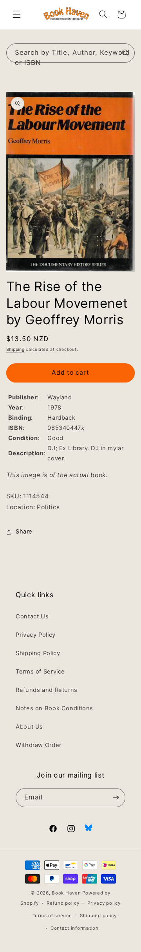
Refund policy (63, 903)
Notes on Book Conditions (54, 708)
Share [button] (24, 531)
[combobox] (71, 53)
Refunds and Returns (47, 689)
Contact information (75, 928)
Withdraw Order (38, 745)
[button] (16, 14)
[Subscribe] (116, 797)
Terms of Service (40, 671)
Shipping (15, 349)
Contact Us (32, 616)
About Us (29, 726)
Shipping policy (98, 915)
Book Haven (66, 893)
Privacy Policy (36, 634)
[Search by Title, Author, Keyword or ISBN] (125, 53)
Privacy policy (103, 903)
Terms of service (52, 915)
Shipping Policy (38, 653)
